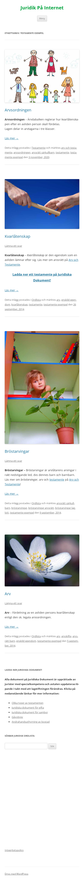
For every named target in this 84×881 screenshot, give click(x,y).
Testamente (39, 147)
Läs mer (12, 138)
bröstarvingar (19, 508)
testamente (62, 152)
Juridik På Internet (42, 8)
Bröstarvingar (17, 451)
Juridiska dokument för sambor (30, 712)
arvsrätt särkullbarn (43, 152)
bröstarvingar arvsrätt (41, 508)
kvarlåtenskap (19, 304)
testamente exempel (56, 304)
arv (58, 300)
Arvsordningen (18, 110)
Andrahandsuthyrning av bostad (31, 721)
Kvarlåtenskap (17, 236)
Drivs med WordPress (16, 874)
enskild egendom (26, 641)
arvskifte (66, 636)
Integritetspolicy (14, 850)
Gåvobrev (17, 717)
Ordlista (36, 300)
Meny (42, 18)
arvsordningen (21, 152)
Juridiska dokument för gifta (28, 707)
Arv (8, 593)
